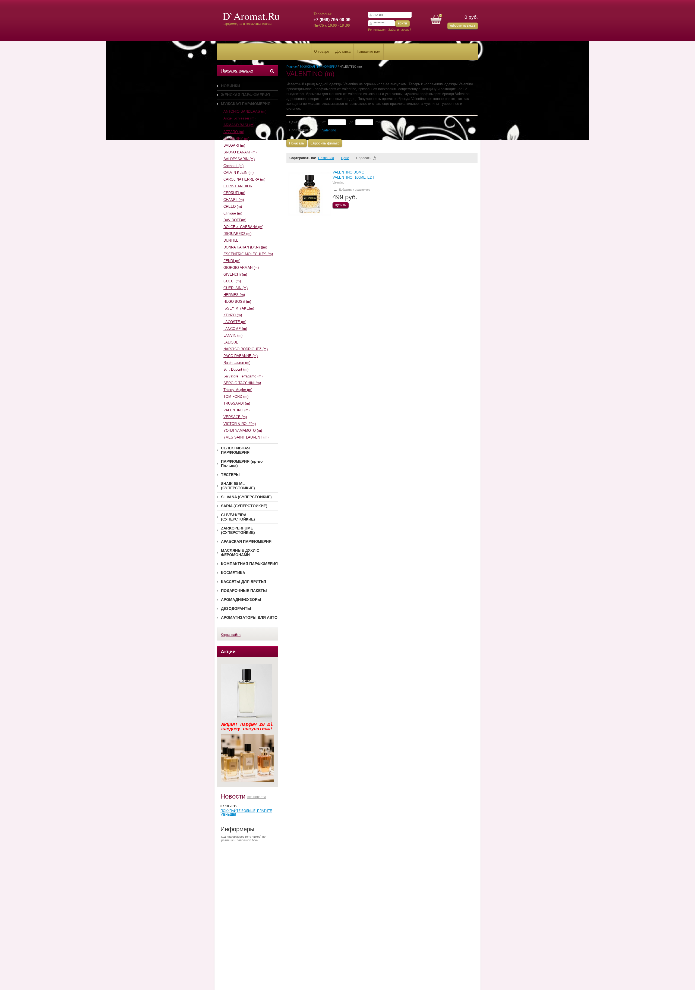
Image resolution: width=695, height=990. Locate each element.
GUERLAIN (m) (235, 288)
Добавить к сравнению (354, 189)
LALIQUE (230, 342)
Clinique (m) (232, 213)
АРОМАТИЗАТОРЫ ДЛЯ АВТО (249, 617)
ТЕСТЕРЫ (230, 474)
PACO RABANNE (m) (240, 356)
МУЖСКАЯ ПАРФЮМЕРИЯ (245, 104)
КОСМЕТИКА (233, 572)
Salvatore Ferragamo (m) (243, 376)
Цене (345, 158)
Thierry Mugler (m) (237, 390)
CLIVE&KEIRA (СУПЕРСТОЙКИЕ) (238, 517)
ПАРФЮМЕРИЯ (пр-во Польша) (242, 463)
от (324, 122)
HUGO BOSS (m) (237, 301)
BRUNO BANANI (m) (240, 152)
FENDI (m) (231, 261)
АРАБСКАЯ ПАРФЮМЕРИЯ (246, 541)
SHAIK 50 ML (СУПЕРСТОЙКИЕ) (238, 485)
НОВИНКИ (230, 86)
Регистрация (377, 29)
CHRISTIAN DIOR (237, 186)
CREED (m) (232, 206)
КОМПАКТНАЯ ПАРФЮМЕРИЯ (249, 564)
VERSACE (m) (235, 417)
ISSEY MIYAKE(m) (238, 308)
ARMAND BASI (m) (238, 125)
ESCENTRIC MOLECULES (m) (248, 254)
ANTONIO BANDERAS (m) (244, 111)
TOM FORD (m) (235, 397)
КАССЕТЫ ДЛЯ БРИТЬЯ (243, 581)
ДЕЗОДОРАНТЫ (236, 608)
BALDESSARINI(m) (239, 159)
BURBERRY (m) (236, 139)
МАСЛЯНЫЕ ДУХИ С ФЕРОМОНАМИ (240, 552)
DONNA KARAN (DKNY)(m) (245, 247)
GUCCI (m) (232, 281)
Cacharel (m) (233, 166)
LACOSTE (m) (234, 322)
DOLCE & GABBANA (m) (243, 227)
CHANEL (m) (233, 200)
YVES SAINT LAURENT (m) (245, 437)
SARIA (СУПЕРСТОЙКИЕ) (244, 506)
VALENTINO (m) (236, 410)
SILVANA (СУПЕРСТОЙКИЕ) (246, 497)
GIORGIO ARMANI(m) (241, 268)
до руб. (365, 122)
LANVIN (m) (232, 335)
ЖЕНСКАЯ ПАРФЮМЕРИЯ (245, 95)
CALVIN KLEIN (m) (238, 173)
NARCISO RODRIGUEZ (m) (245, 349)
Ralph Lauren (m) (236, 363)
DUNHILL (230, 240)
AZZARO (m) (233, 132)
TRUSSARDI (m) (236, 403)
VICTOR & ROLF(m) (239, 424)
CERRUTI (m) (234, 193)
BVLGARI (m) (234, 145)
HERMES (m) (234, 295)
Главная (292, 66)
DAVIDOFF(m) (234, 220)
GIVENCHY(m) (235, 274)
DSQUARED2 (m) (237, 234)
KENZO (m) (232, 315)
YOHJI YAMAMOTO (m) (242, 430)
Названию (326, 158)
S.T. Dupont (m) (235, 369)
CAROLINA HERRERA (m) (244, 179)
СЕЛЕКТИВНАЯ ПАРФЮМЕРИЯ (235, 450)
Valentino (329, 130)
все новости (256, 797)
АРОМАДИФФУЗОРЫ (241, 599)
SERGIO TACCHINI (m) (242, 383)
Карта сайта (231, 635)
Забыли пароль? (399, 29)
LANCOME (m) (235, 329)
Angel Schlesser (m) (239, 118)
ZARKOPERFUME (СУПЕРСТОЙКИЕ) (238, 530)
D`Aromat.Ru (251, 16)
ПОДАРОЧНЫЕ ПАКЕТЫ (244, 590)
